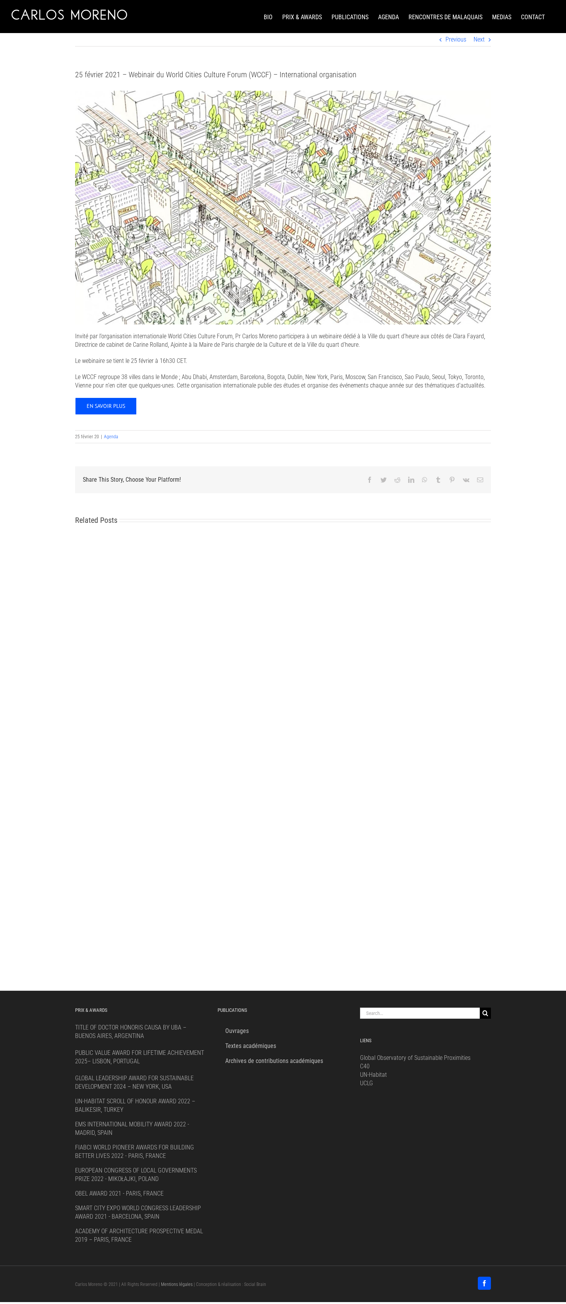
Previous (455, 39)
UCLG (366, 1083)
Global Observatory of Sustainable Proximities (415, 1057)
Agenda (111, 436)
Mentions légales (177, 1284)
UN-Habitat (373, 1074)
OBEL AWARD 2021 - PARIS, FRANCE (119, 1193)
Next (479, 39)
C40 (365, 1066)
